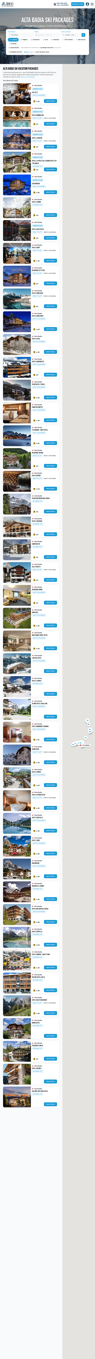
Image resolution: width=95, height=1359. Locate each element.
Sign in (26, 52)
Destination (11, 31)
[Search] (83, 35)
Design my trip (77, 4)
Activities (36, 39)
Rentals (14, 43)
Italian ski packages (28, 77)
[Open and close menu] (92, 4)
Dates (36, 31)
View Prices (50, 101)
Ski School (81, 39)
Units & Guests (66, 31)
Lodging (14, 39)
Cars (46, 39)
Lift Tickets (68, 39)
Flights (25, 39)
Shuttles (56, 39)
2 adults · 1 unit (69, 35)
